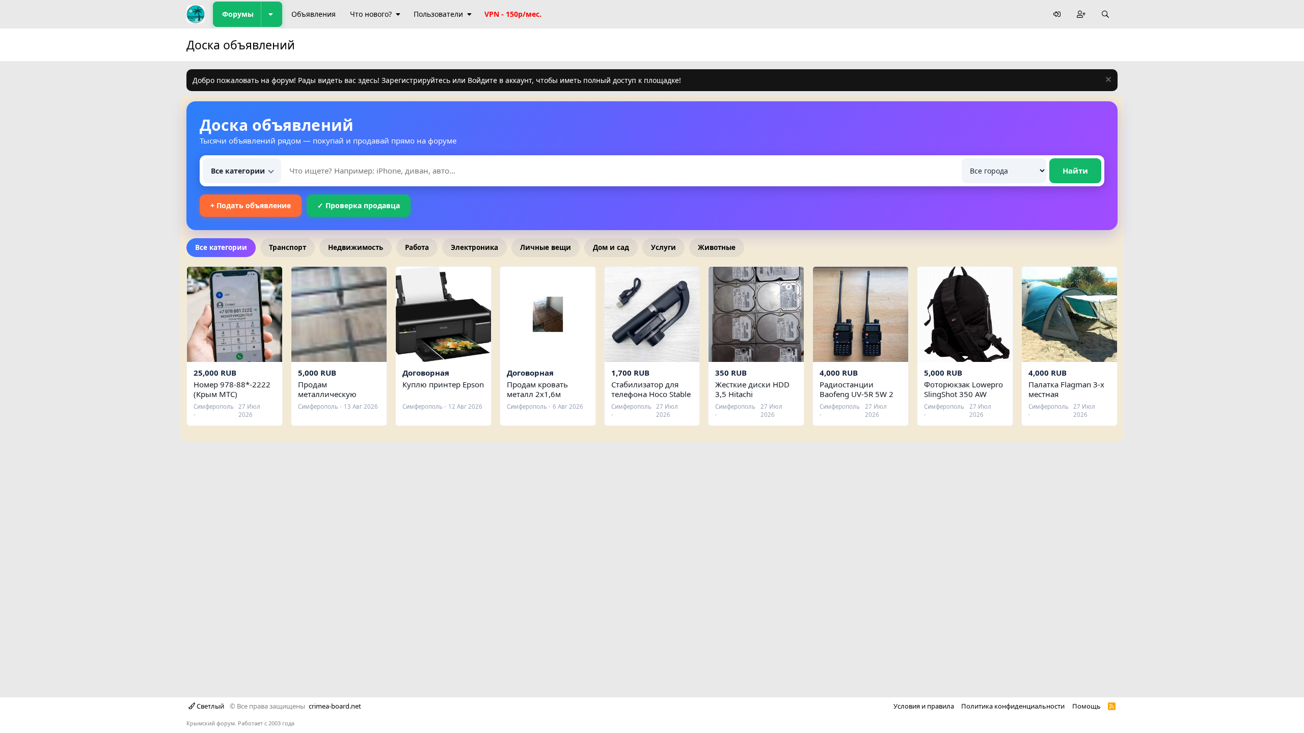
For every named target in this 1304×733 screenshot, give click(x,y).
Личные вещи (545, 247)
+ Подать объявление (250, 205)
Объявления (313, 14)
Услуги (663, 247)
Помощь (1086, 706)
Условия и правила (923, 706)
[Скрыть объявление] (1107, 80)
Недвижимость (355, 247)
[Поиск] (1105, 14)
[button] (271, 14)
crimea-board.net (335, 706)
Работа (417, 247)
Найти (1075, 170)
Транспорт (287, 247)
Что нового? (371, 14)
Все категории (221, 247)
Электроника (474, 247)
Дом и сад (611, 247)
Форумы (238, 14)
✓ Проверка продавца (358, 205)
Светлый (209, 706)
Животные (717, 247)
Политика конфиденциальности (1013, 706)
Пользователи (438, 14)
